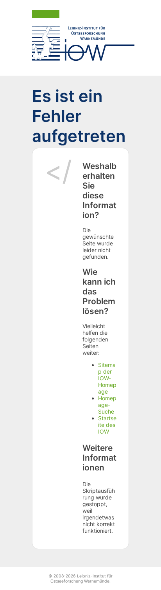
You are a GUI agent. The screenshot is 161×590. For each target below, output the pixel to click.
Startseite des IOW (107, 425)
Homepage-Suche (107, 405)
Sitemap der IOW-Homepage (107, 378)
